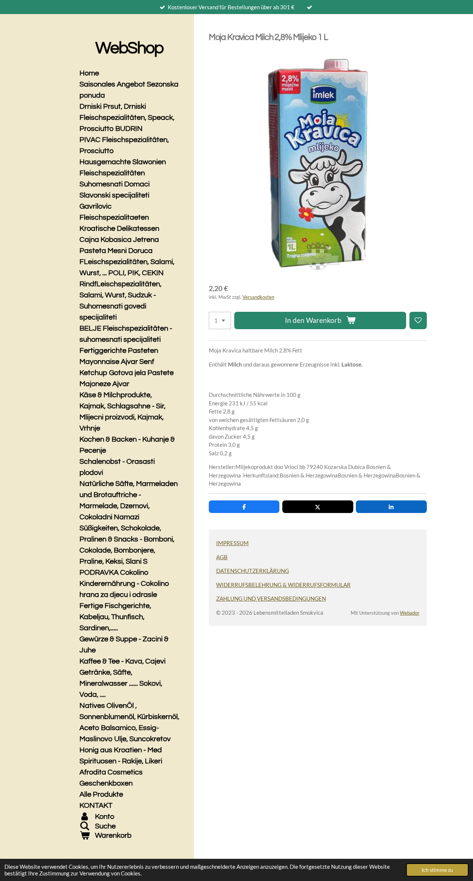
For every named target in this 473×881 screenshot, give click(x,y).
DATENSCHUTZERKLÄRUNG (252, 570)
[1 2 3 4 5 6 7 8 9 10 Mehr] (220, 320)
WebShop (129, 48)
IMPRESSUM (232, 543)
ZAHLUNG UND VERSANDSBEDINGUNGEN (271, 598)
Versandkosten (258, 297)
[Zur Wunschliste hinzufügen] (418, 320)
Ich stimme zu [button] (437, 870)
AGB (222, 557)
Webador (409, 613)
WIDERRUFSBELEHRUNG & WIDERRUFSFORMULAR (283, 584)
